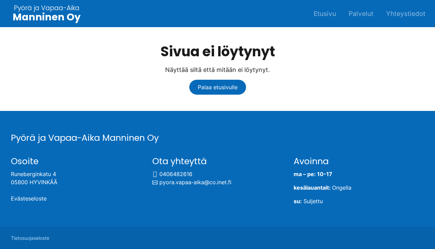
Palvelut (361, 13)
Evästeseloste (29, 198)
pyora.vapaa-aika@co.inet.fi (195, 182)
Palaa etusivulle (218, 87)
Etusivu (325, 13)
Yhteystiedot (405, 13)
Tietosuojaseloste (30, 238)
